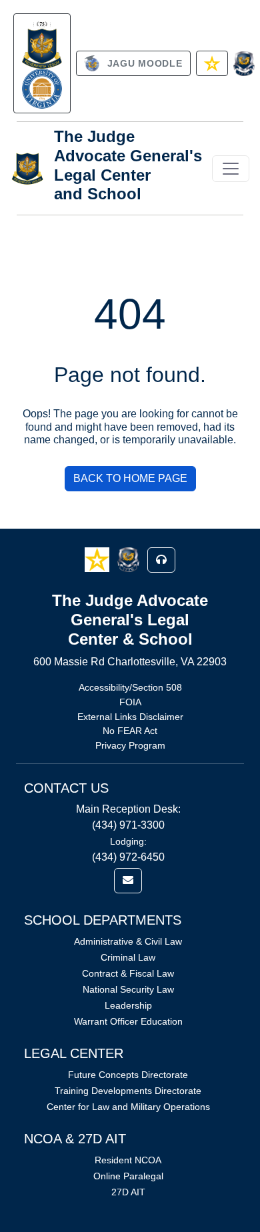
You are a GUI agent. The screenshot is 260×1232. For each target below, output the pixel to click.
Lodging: (128, 841)
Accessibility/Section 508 (130, 687)
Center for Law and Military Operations (128, 1106)
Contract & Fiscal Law (128, 973)
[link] (42, 63)
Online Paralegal (128, 1176)
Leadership (128, 1005)
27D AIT (128, 1192)
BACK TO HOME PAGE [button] (130, 478)
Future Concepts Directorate (128, 1074)
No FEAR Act (130, 730)
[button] (98, 559)
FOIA (130, 702)
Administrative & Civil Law (128, 941)
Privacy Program (130, 745)
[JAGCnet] (244, 63)
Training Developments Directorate (128, 1090)
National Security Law (128, 989)
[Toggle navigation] (230, 168)
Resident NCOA (128, 1160)
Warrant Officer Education (128, 1021)
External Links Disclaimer (130, 716)
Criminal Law (128, 957)
